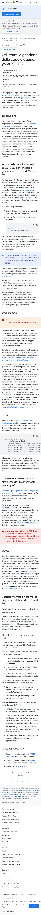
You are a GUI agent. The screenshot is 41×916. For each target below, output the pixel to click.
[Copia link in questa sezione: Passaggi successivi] (26, 749)
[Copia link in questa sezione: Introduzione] (18, 116)
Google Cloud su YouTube (10, 883)
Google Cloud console (14, 589)
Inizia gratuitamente (11, 14)
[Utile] (20, 45)
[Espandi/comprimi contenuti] (16, 70)
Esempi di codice (7, 858)
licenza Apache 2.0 (13, 794)
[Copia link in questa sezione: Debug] (11, 415)
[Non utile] (24, 45)
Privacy (21, 894)
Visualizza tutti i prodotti (10, 812)
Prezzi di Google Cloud (9, 816)
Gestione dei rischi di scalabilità (15, 541)
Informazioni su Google (9, 894)
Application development (28, 38)
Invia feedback (9, 49)
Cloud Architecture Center (10, 861)
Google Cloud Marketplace (10, 819)
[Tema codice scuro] (33, 225)
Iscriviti (34, 906)
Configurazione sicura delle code (20, 407)
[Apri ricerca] (26, 2)
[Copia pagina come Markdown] (19, 64)
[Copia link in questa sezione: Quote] (11, 551)
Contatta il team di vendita (10, 823)
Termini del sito (31, 894)
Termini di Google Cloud (10, 898)
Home (3, 38)
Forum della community (9, 832)
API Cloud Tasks (11, 95)
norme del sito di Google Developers (13, 796)
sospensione (29, 190)
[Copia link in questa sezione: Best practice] (19, 313)
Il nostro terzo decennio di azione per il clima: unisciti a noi (22, 901)
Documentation (12, 38)
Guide (16, 41)
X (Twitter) (5, 880)
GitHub (4, 851)
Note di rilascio (6, 838)
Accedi (36, 2)
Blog (3, 873)
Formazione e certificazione (11, 864)
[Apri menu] (3, 2)
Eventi (4, 877)
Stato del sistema (7, 842)
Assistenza (5, 835)
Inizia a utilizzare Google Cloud (12, 854)
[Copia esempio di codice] (36, 225)
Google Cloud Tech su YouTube (12, 887)
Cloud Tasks (11, 8)
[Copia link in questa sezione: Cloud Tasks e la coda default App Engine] (10, 638)
